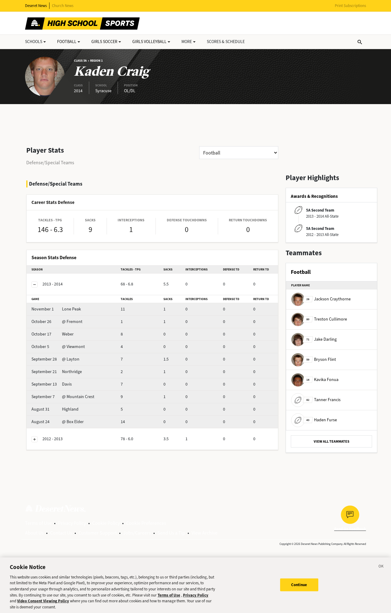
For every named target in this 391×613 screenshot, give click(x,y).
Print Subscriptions (350, 5)
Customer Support (98, 533)
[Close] (381, 567)
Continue (299, 584)
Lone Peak (56, 309)
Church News (62, 5)
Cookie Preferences (146, 523)
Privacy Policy (72, 523)
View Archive (204, 533)
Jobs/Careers (137, 533)
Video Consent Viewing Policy (43, 601)
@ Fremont (56, 322)
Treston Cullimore (326, 319)
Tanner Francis (323, 400)
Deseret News (36, 5)
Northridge (56, 372)
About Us (34, 533)
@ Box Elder (57, 422)
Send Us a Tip (171, 533)
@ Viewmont (58, 347)
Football (66, 42)
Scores (226, 42)
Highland (55, 409)
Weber (52, 334)
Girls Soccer (104, 42)
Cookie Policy (106, 523)
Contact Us (61, 533)
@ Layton (55, 359)
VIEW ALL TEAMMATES (331, 441)
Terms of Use (38, 523)
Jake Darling (321, 339)
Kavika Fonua (322, 380)
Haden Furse (321, 420)
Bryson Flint (321, 359)
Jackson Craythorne (328, 299)
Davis (51, 384)
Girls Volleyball (149, 42)
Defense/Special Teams (50, 162)
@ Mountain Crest (62, 397)
